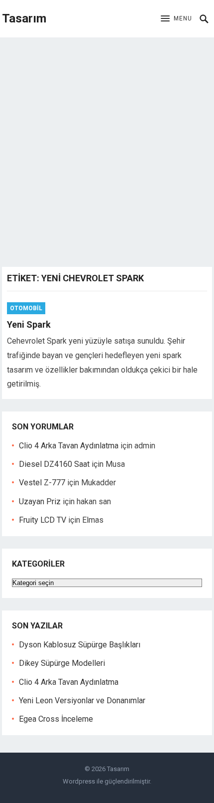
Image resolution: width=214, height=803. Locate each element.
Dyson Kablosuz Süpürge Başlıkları (79, 644)
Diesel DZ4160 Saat (54, 464)
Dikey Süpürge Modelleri (62, 663)
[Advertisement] (107, 149)
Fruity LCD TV (42, 520)
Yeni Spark (29, 324)
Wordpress (79, 781)
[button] (176, 19)
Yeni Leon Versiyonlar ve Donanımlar (82, 700)
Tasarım (24, 18)
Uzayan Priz (40, 501)
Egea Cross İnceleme (56, 719)
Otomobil (26, 308)
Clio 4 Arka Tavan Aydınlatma (68, 445)
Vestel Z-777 (42, 482)
